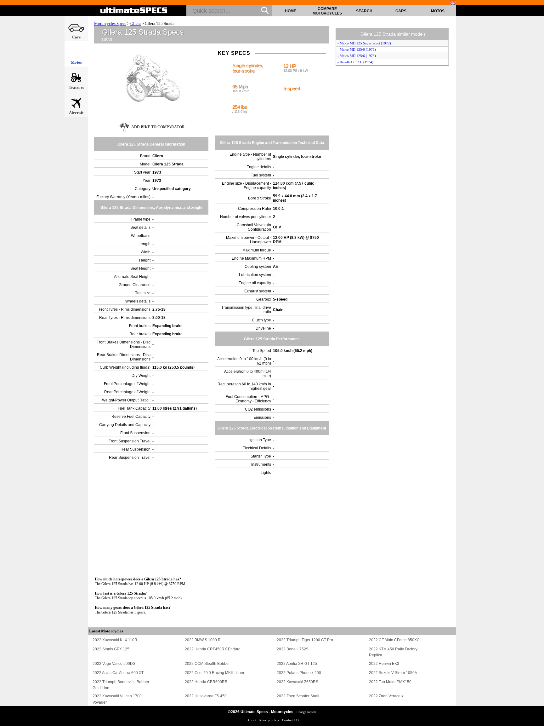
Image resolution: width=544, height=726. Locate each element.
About (252, 720)
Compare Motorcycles (327, 11)
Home (290, 11)
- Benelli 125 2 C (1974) (355, 62)
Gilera (135, 23)
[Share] (537, 189)
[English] (453, 3)
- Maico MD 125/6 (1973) (356, 56)
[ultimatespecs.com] (134, 10)
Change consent (306, 712)
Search (364, 11)
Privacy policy (269, 720)
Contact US (290, 720)
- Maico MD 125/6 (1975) (356, 49)
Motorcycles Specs (110, 23)
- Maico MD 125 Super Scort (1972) (364, 43)
